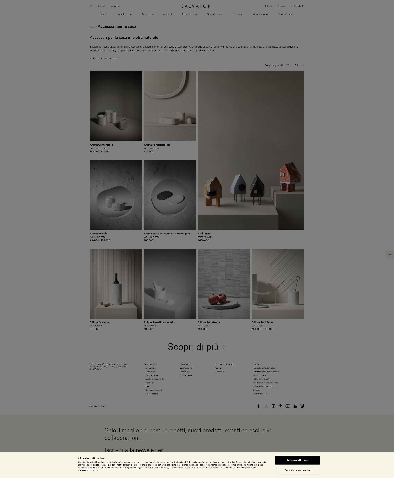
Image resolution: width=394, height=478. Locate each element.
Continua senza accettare (298, 470)
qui (168, 467)
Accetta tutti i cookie (298, 460)
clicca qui (93, 470)
